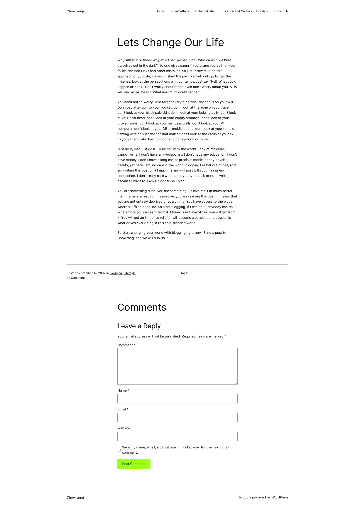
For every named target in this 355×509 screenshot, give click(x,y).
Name (123, 390)
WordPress (280, 497)
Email (122, 409)
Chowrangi (75, 11)
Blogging (116, 273)
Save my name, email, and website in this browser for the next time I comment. (175, 450)
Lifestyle (130, 273)
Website (123, 428)
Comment (126, 345)
